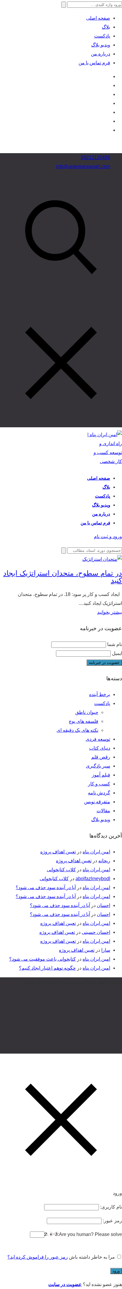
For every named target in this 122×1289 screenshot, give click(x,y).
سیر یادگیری (98, 765)
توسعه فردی (98, 739)
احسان (103, 905)
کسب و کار (99, 783)
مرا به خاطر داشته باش (92, 1257)
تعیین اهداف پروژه (58, 851)
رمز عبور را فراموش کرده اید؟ (37, 1257)
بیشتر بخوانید (109, 612)
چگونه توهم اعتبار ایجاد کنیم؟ (47, 967)
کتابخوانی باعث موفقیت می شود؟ (42, 959)
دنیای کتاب (99, 748)
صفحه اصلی (98, 18)
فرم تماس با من (94, 62)
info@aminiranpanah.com (83, 166)
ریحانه (104, 860)
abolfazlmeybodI (93, 878)
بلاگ (106, 26)
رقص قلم (100, 757)
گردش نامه (99, 792)
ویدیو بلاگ (100, 44)
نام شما (114, 644)
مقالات (103, 810)
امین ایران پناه (96, 851)
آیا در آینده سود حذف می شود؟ (46, 887)
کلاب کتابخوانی (61, 869)
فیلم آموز (101, 774)
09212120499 (95, 157)
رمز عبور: (112, 1220)
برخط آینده (99, 694)
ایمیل (117, 653)
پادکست (102, 35)
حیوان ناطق (86, 712)
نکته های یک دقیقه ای (77, 730)
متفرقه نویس (97, 801)
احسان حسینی (96, 932)
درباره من (100, 53)
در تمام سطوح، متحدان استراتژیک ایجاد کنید (62, 576)
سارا (105, 950)
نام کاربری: (110, 1206)
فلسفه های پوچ (83, 721)
